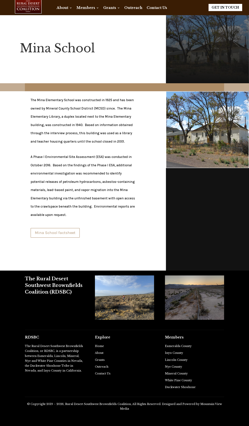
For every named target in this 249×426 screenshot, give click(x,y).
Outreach (133, 8)
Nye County (173, 366)
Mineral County (176, 373)
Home (99, 346)
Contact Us (157, 8)
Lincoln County (176, 360)
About (62, 8)
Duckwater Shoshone (180, 387)
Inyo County (174, 353)
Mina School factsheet (55, 233)
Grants (109, 8)
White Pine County (178, 380)
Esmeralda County (178, 346)
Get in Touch (225, 7)
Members (85, 8)
